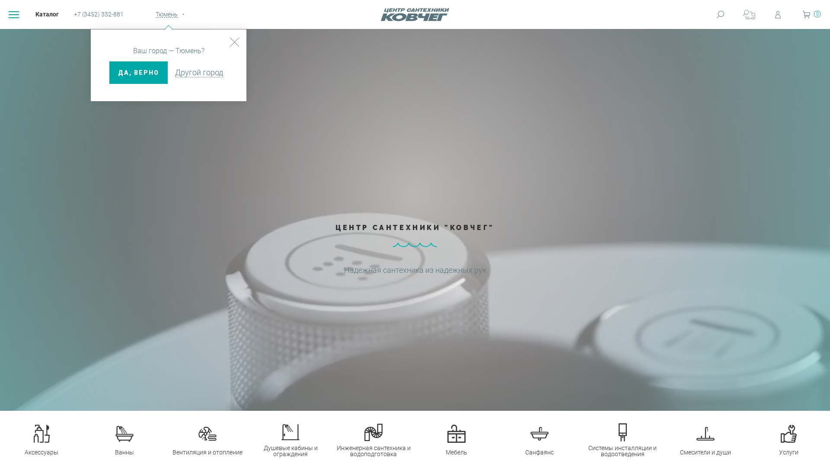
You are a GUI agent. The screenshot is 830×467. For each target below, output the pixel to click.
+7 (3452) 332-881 (99, 14)
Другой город (199, 72)
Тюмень (167, 14)
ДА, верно (138, 73)
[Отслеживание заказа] (749, 14)
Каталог (47, 14)
